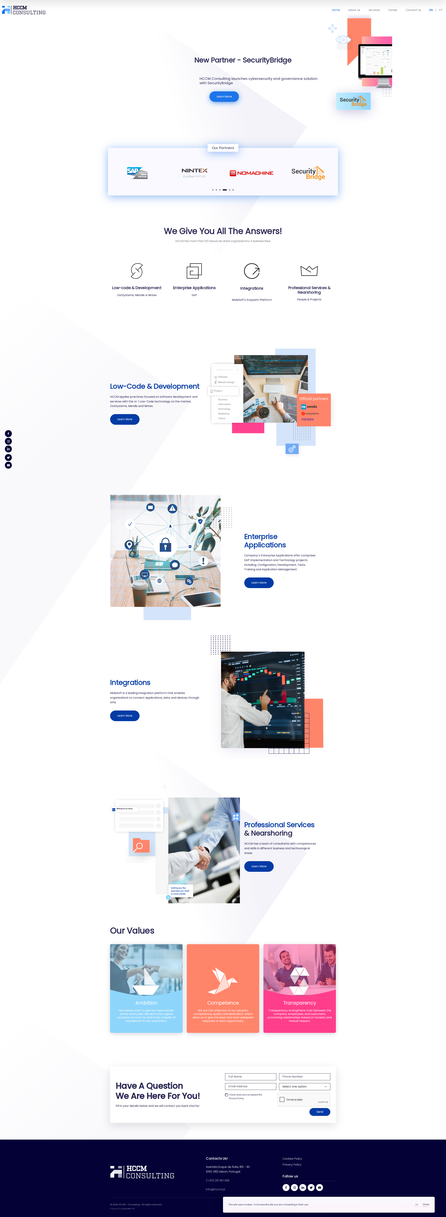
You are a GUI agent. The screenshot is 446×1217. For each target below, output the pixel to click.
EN (431, 10)
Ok (416, 1204)
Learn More (125, 97)
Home (336, 10)
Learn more (124, 419)
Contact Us (413, 10)
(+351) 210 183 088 (217, 1180)
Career (393, 10)
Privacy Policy (236, 1098)
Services (374, 10)
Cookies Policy (292, 1159)
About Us (354, 10)
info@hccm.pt (215, 1189)
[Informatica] (308, 173)
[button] (213, 190)
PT (441, 10)
